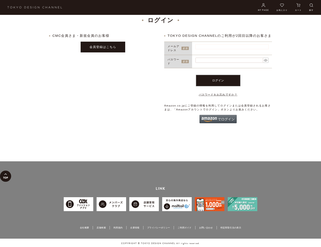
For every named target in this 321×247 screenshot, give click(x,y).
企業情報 (134, 227)
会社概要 (84, 227)
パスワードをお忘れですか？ (218, 94)
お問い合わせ (206, 227)
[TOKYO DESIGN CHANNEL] (34, 7)
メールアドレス (173, 48)
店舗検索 (101, 227)
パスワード (173, 61)
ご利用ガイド (184, 227)
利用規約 (118, 227)
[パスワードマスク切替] (265, 60)
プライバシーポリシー (158, 227)
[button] (218, 119)
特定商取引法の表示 (231, 227)
